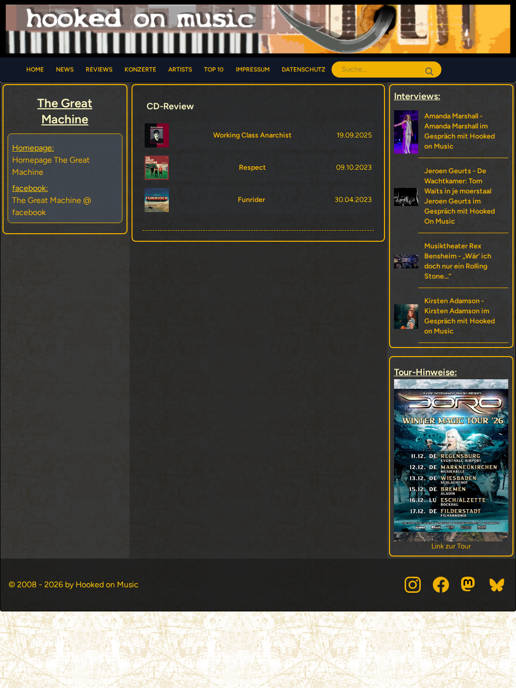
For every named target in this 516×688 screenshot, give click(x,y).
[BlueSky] (497, 585)
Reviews (99, 69)
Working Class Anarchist (252, 135)
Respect (252, 167)
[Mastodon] (469, 585)
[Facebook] (441, 585)
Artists (180, 69)
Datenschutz (304, 69)
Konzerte (140, 69)
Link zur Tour (440, 546)
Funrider (251, 199)
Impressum (253, 69)
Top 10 (214, 69)
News (65, 69)
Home (35, 69)
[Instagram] (413, 585)
